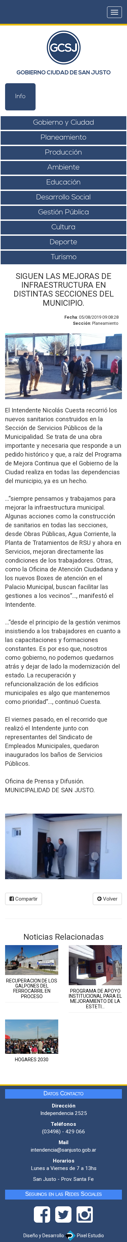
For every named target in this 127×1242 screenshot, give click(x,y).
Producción (63, 152)
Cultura (63, 227)
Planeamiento (63, 137)
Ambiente (63, 167)
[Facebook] (44, 1216)
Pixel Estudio (90, 1235)
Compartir (26, 899)
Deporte (63, 242)
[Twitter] (66, 1216)
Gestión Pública (63, 212)
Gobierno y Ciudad (63, 122)
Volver (110, 899)
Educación (63, 182)
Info (20, 97)
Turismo (64, 257)
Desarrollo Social (63, 197)
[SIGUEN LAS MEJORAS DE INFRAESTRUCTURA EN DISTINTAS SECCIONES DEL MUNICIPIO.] (63, 847)
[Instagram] (85, 1216)
